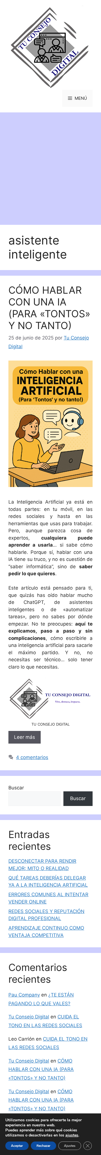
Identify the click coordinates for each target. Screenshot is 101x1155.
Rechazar (43, 1145)
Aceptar (17, 1145)
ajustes (71, 1135)
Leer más (24, 737)
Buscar (16, 788)
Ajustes (69, 1145)
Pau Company (24, 995)
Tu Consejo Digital (28, 1017)
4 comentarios (32, 757)
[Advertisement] (50, 165)
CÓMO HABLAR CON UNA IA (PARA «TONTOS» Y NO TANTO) (49, 307)
